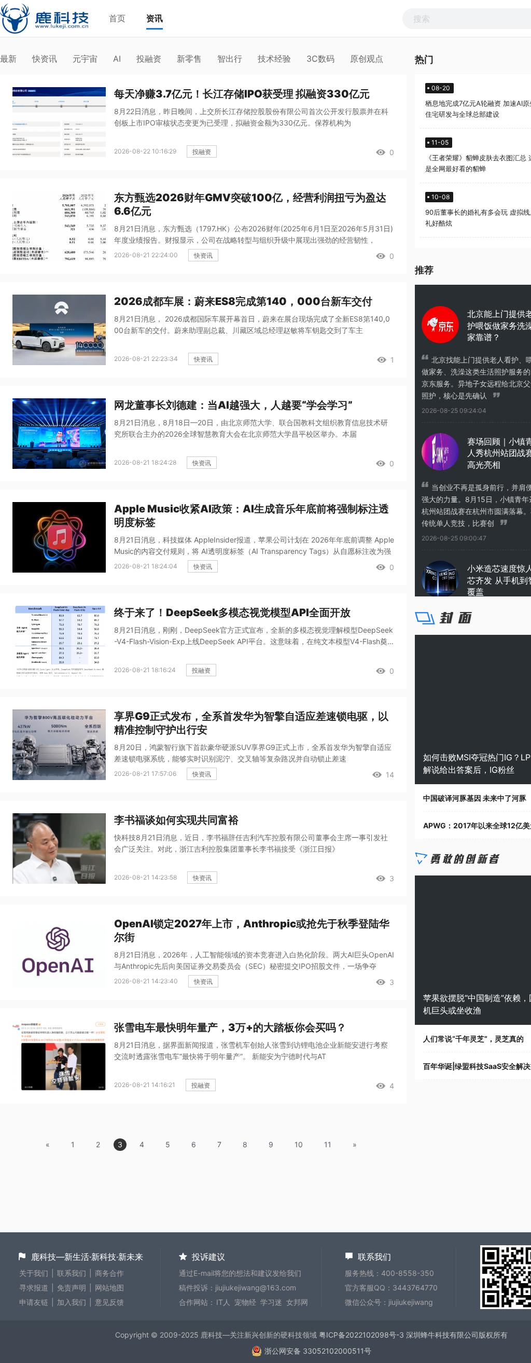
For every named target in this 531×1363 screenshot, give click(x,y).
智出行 (229, 58)
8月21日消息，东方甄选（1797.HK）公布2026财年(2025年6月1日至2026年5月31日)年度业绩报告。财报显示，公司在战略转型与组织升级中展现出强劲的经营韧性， (253, 234)
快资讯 (44, 58)
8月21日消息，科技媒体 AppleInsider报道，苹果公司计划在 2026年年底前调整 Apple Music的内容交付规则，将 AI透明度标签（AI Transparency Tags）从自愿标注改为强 (254, 545)
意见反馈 (109, 1302)
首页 (117, 18)
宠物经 (245, 1302)
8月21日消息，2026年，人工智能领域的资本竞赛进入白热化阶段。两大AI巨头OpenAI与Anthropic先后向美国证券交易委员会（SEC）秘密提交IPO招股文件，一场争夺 (254, 960)
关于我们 (33, 1273)
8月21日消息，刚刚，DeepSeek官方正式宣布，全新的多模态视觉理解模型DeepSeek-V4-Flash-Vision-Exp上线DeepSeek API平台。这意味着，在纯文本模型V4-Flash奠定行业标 (253, 636)
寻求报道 (33, 1287)
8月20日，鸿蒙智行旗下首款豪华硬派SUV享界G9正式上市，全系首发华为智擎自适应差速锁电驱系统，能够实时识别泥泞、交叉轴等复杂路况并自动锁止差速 (253, 753)
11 (327, 1144)
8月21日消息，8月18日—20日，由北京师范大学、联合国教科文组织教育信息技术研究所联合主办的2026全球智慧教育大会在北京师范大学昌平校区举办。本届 (251, 428)
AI (117, 58)
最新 (8, 58)
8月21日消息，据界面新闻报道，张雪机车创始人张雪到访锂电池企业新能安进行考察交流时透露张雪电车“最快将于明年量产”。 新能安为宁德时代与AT (251, 1050)
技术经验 (274, 58)
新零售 (189, 58)
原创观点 (366, 58)
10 (299, 1144)
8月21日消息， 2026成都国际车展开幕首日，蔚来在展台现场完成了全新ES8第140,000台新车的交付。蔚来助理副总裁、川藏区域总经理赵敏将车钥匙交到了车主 (252, 324)
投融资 (148, 58)
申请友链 (33, 1302)
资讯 (154, 18)
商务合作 (109, 1273)
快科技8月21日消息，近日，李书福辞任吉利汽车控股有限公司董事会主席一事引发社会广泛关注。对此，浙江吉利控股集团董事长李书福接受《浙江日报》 (251, 843)
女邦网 (297, 1302)
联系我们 (71, 1273)
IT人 (223, 1302)
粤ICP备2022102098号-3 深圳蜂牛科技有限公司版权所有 (413, 1334)
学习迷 (271, 1302)
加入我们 (71, 1302)
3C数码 (320, 58)
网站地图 (109, 1287)
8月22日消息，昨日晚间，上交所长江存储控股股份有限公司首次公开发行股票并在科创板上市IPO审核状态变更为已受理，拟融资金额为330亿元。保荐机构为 (251, 117)
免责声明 (71, 1287)
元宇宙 (85, 58)
